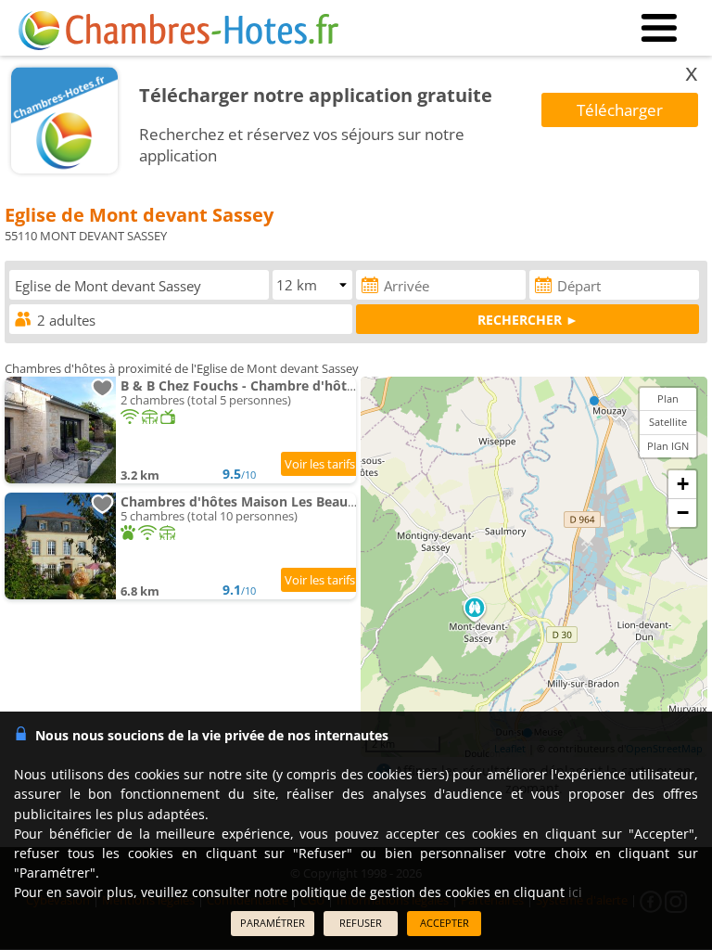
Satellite (668, 422)
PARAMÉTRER (272, 923)
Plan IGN (668, 446)
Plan (668, 398)
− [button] (683, 512)
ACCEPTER (444, 923)
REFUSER (360, 923)
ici (575, 892)
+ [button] (683, 483)
